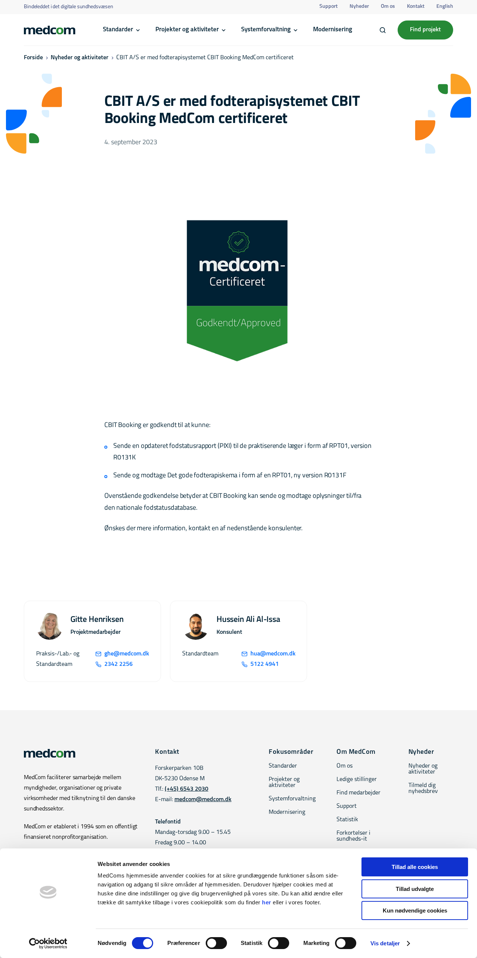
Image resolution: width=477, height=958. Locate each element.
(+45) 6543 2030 (186, 789)
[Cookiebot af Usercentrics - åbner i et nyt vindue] (48, 943)
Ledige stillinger (357, 779)
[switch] (216, 943)
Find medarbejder (358, 793)
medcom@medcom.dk (202, 800)
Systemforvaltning (266, 29)
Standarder (118, 29)
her (266, 902)
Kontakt (415, 6)
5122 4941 (264, 664)
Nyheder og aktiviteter (79, 58)
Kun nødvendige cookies (415, 910)
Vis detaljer (385, 943)
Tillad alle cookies (415, 867)
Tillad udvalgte (415, 889)
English (444, 6)
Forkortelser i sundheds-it (353, 836)
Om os (388, 6)
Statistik (347, 820)
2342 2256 (118, 664)
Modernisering (332, 29)
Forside (33, 58)
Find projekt (425, 30)
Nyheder (359, 6)
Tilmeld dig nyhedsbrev (423, 788)
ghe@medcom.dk (126, 654)
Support (328, 6)
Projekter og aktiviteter (187, 29)
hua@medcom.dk (272, 654)
